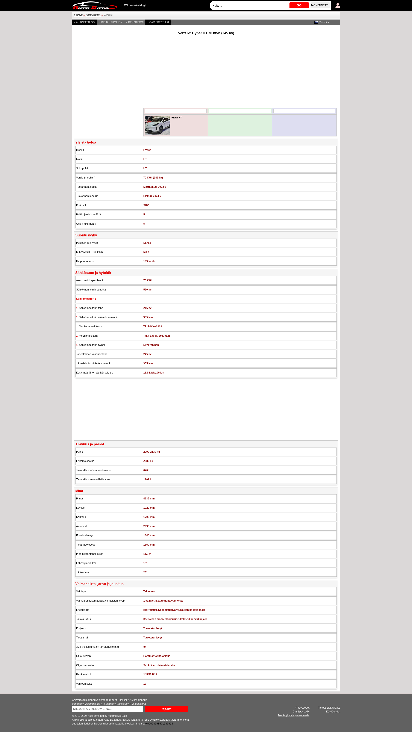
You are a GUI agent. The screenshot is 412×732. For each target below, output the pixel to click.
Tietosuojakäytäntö (329, 707)
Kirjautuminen (111, 22)
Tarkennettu (320, 5)
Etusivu (78, 15)
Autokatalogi (93, 15)
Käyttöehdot (333, 711)
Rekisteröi (136, 22)
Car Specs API (159, 22)
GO (299, 5)
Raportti (166, 709)
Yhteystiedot (302, 707)
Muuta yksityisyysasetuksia (293, 715)
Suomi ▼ (324, 22)
